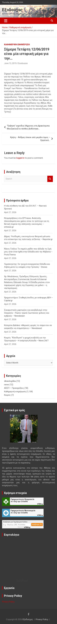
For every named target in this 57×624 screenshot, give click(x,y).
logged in (20, 158)
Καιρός (7, 395)
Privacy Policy (8, 601)
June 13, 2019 (10, 63)
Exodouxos (23, 63)
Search (50, 179)
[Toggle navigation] (5, 21)
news (6, 384)
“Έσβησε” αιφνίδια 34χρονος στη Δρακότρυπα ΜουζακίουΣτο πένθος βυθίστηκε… (28, 127)
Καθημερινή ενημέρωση (17, 44)
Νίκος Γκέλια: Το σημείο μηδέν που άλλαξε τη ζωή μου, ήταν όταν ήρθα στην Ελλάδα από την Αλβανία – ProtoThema (28, 252)
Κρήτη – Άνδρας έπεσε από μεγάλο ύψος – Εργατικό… (30, 138)
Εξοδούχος (12, 9)
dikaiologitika (10, 381)
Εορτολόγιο (22, 580)
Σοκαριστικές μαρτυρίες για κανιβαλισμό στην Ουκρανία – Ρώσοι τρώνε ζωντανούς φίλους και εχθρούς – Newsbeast (26, 313)
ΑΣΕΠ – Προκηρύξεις (14, 388)
